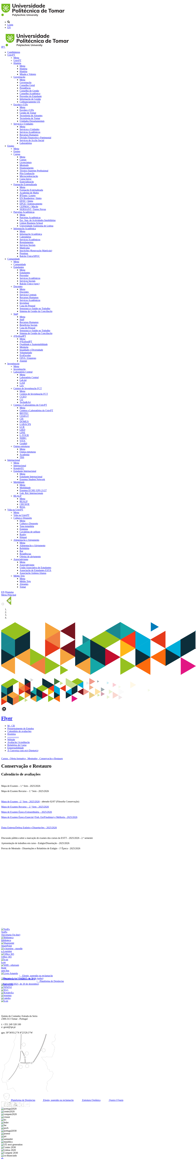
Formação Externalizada (25, 184)
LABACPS (25, 424)
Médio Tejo (19, 576)
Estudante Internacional (24, 471)
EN (9, 27)
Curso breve (25, 179)
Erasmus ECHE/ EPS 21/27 (33, 490)
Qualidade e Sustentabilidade (34, 344)
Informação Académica (24, 228)
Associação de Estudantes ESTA (35, 570)
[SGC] (5, 990)
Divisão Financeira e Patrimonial (35, 137)
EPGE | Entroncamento (31, 203)
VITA (22, 440)
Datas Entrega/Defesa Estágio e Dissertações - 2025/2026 (29, 827)
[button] (2, 1158)
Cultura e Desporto (22, 518)
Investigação (13, 363)
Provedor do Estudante (31, 96)
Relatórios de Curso (16, 745)
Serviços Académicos (30, 132)
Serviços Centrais (28, 294)
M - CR (11, 725)
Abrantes (24, 584)
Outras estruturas (21, 446)
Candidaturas (13, 52)
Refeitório (24, 548)
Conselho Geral (27, 85)
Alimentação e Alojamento (26, 540)
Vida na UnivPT (15, 509)
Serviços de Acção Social (32, 140)
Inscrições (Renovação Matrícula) (36, 250)
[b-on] (4, 1001)
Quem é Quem (115, 1100)
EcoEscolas (25, 355)
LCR (22, 427)
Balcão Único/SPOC (30, 256)
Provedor (24, 275)
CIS (21, 418)
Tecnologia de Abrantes (31, 115)
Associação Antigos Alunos (33, 573)
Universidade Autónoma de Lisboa (36, 225)
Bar (21, 551)
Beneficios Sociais (28, 325)
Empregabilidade (15, 747)
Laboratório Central (22, 372)
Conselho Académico (30, 93)
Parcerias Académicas (23, 212)
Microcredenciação (29, 176)
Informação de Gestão (30, 99)
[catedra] (6, 998)
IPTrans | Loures (28, 195)
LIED (22, 429)
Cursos (16, 154)
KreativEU (18, 468)
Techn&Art (25, 402)
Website (11, 739)
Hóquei (23, 537)
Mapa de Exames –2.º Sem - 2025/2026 (20, 801)
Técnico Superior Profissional (34, 170)
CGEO (23, 396)
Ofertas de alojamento (30, 556)
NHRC (23, 438)
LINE (22, 432)
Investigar (24, 303)
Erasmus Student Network (32, 479)
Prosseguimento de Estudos (20, 728)
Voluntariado (26, 352)
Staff (15, 314)
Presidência (25, 88)
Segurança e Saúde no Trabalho (35, 308)
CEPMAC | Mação (29, 206)
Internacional (13, 460)
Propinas (24, 253)
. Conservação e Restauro (50, 758)
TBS (22, 457)
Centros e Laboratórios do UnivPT (30, 405)
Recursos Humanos (29, 135)
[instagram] (9, 1106)
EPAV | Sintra (26, 201)
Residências (25, 553)
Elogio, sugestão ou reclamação (58, 1100)
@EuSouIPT (19, 336)
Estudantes (18, 267)
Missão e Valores (28, 74)
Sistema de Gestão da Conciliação (36, 311)
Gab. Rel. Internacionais (31, 493)
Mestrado (24, 165)
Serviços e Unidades (23, 124)
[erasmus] (6, 995)
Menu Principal (8, 595)
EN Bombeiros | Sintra (30, 198)
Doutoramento (27, 168)
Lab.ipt (23, 380)
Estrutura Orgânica (91, 1100)
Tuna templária (27, 526)
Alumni (23, 361)
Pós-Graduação (27, 173)
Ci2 (21, 399)
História (17, 63)
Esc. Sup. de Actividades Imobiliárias (38, 220)
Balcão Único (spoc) (30, 283)
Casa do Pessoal (27, 305)
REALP (17, 496)
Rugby (23, 534)
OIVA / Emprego (28, 358)
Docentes (18, 286)
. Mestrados (32, 758)
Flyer (6, 718)
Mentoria (24, 347)
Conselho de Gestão (29, 90)
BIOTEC (24, 413)
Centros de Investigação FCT (27, 388)
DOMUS (24, 421)
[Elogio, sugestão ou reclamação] (9, 973)
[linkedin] (21, 1106)
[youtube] (15, 1106)
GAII (22, 383)
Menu (16, 57)
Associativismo (20, 559)
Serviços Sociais (27, 245)
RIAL (22, 507)
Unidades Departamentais (32, 121)
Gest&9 (23, 443)
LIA (22, 385)
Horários (11, 734)
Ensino (10, 146)
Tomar (23, 587)
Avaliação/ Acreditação (18, 742)
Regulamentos (26, 242)
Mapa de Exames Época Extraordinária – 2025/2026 (26, 812)
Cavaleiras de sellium (30, 531)
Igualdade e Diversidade (31, 350)
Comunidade (13, 259)
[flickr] (27, 1106)
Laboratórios (26, 143)
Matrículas (25, 248)
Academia (24, 454)
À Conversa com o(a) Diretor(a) (22, 750)
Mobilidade (18, 482)
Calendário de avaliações (19, 731)
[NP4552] (6, 987)
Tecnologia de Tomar (30, 118)
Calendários (25, 237)
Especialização (27, 181)
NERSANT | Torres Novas (33, 209)
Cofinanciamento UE (30, 101)
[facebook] (3, 1106)
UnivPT (11, 55)
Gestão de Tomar (28, 112)
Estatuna (24, 529)
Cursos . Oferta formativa (13, 758)
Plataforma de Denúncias (22, 1100)
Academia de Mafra (29, 192)
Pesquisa (9, 592)
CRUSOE (25, 504)
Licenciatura (26, 162)
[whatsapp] (33, 1106)
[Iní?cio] (33, 16)
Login (10, 24)
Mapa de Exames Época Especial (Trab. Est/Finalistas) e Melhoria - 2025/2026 (39, 817)
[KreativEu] (7, 992)
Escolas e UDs (20, 104)
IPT (3, 47)
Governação (19, 77)
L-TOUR (24, 435)
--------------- (13, 736)
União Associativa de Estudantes (35, 567)
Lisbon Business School (31, 223)
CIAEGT (24, 416)
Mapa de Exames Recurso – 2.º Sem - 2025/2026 (25, 806)
